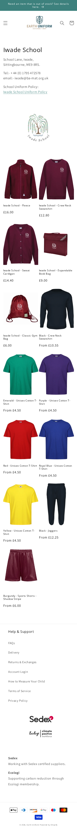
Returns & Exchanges (22, 662)
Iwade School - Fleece (16, 205)
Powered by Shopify (48, 825)
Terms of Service (19, 691)
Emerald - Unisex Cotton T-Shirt (20, 402)
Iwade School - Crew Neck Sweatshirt (55, 207)
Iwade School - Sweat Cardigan (16, 272)
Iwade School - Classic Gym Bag (20, 337)
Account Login (18, 672)
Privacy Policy (18, 700)
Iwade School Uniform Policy (25, 92)
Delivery (14, 652)
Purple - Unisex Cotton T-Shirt (54, 402)
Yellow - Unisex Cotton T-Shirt (19, 532)
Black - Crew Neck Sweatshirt (50, 337)
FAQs (11, 643)
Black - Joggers (48, 530)
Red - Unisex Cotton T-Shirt (20, 465)
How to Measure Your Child (26, 681)
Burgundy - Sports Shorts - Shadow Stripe (20, 597)
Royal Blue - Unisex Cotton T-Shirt (55, 467)
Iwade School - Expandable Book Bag (55, 272)
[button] (5, 23)
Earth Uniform (33, 825)
